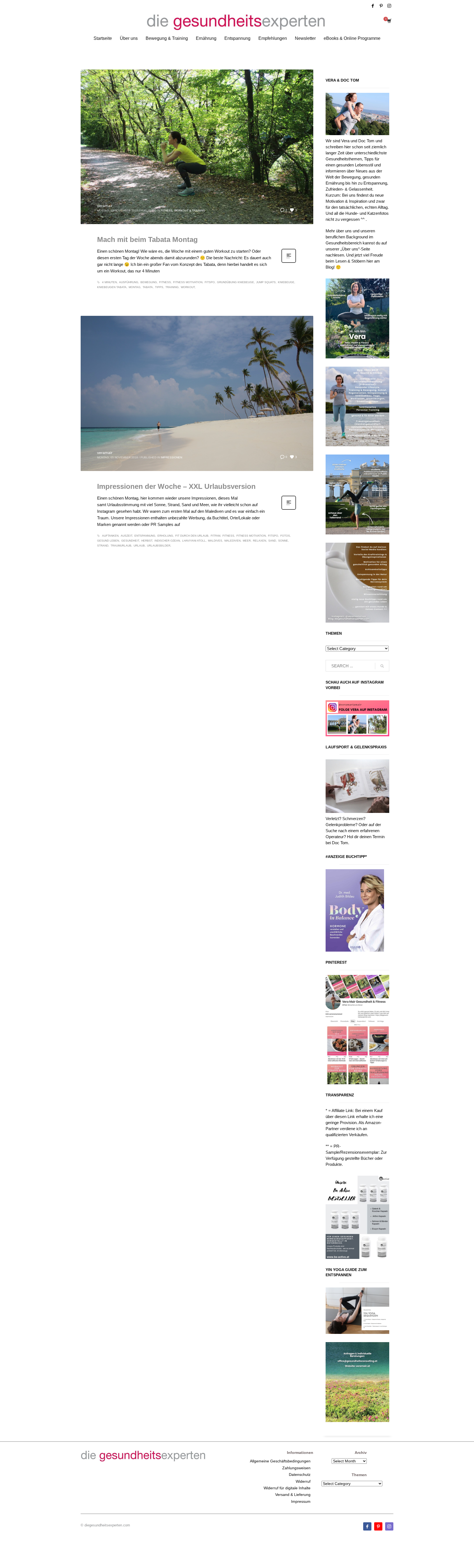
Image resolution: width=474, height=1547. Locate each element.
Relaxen (259, 540)
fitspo (210, 282)
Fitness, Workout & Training (183, 210)
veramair (104, 206)
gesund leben (108, 540)
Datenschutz (300, 1474)
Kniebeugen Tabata (111, 287)
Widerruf (303, 1481)
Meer (247, 540)
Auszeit (126, 535)
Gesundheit (130, 540)
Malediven (232, 540)
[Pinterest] (381, 6)
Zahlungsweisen (296, 1468)
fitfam (215, 535)
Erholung (165, 535)
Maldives (215, 540)
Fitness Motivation (187, 282)
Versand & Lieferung (293, 1494)
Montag (134, 287)
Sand (272, 540)
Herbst (146, 540)
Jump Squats (266, 282)
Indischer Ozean (167, 540)
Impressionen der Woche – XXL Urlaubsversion (176, 486)
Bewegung (148, 282)
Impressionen (171, 457)
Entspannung (144, 535)
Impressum (301, 1501)
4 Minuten (109, 282)
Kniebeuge (286, 282)
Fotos (285, 535)
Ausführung (128, 282)
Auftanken (110, 535)
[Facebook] (373, 6)
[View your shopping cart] (388, 21)
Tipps (159, 287)
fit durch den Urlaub (191, 535)
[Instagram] (389, 6)
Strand (102, 545)
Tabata (148, 287)
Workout (188, 287)
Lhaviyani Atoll (194, 540)
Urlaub (139, 545)
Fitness (165, 282)
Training (172, 287)
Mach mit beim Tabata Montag (147, 239)
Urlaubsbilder (158, 545)
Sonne (283, 540)
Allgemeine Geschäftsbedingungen (280, 1461)
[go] (382, 666)
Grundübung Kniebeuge (235, 282)
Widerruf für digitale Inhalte (287, 1488)
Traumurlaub (121, 545)
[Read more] (289, 262)
